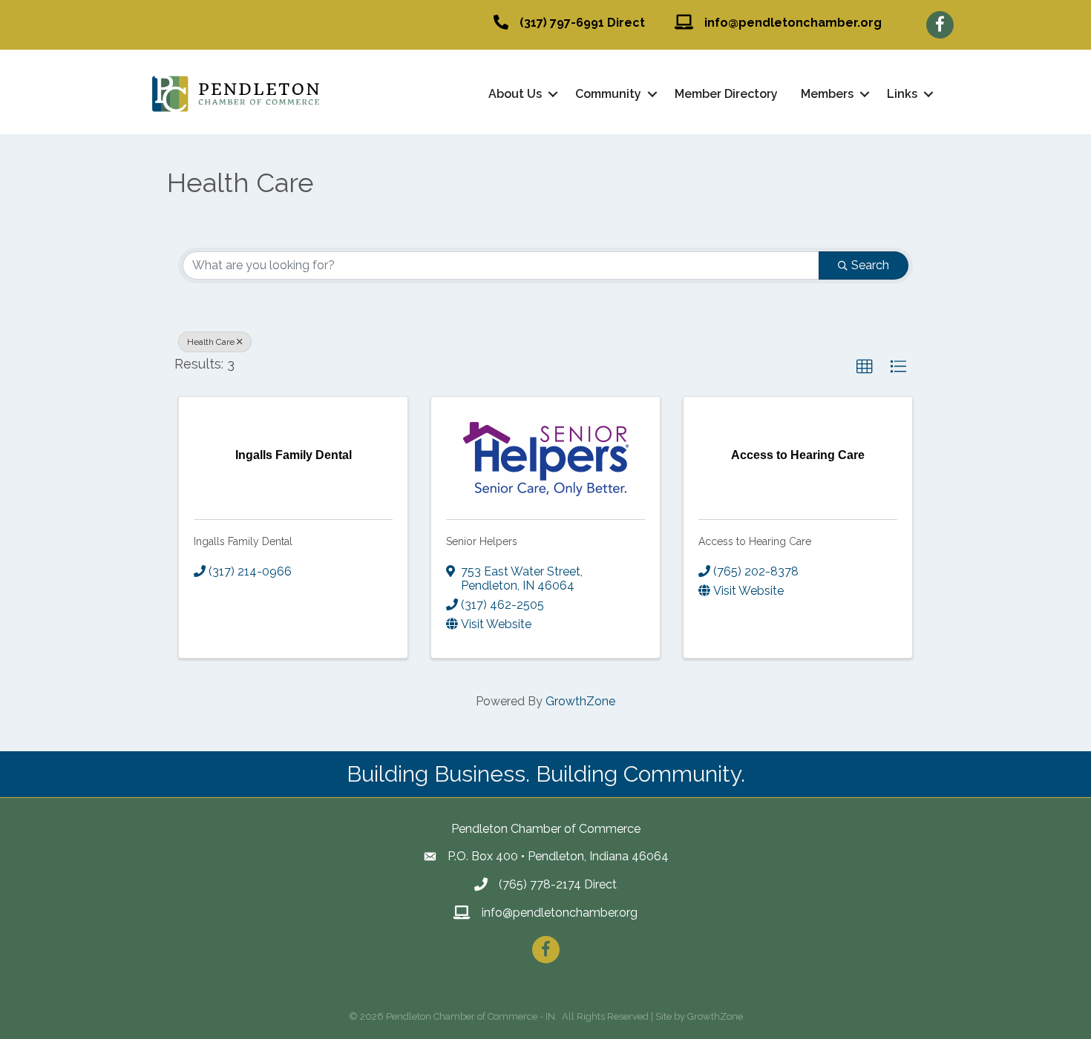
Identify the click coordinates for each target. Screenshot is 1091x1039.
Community (608, 94)
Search (870, 265)
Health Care (211, 342)
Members (827, 94)
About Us (515, 94)
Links (902, 94)
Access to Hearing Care (754, 541)
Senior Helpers (481, 541)
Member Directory (726, 94)
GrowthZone (580, 701)
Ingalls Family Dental (243, 541)
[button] (864, 367)
